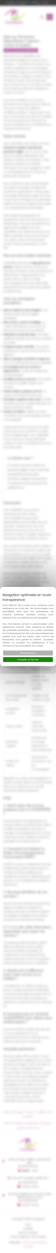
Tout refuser (30, 3)
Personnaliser (28, 653)
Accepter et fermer (28, 659)
